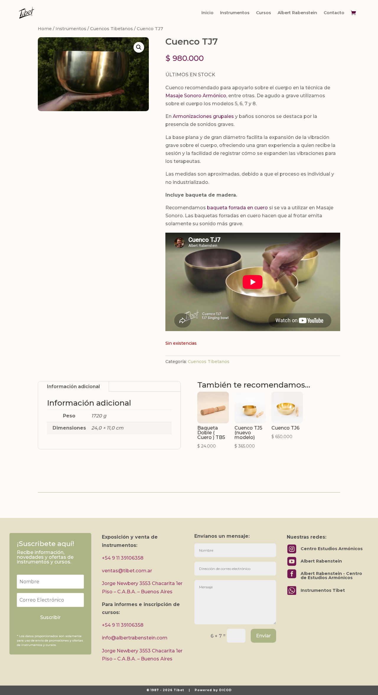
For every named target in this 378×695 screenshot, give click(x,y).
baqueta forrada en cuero (237, 207)
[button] (138, 47)
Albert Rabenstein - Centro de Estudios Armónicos (331, 575)
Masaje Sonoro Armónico (195, 95)
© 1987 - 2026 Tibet (165, 690)
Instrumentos (235, 12)
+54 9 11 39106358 (123, 558)
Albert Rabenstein (297, 12)
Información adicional (73, 386)
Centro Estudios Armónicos (332, 548)
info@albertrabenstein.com (134, 638)
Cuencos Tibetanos (111, 28)
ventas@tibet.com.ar (127, 571)
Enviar (263, 636)
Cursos (263, 12)
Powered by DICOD (213, 690)
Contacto (334, 12)
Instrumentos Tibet (323, 590)
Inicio (207, 12)
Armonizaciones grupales (203, 116)
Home (45, 28)
